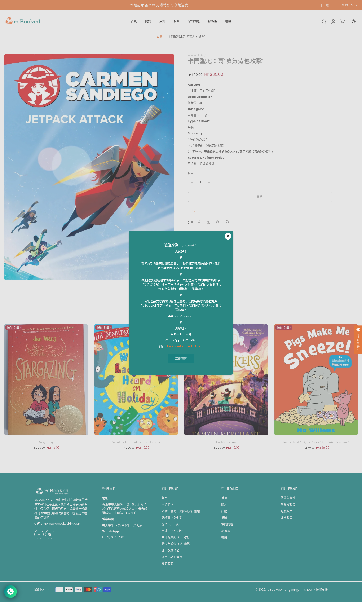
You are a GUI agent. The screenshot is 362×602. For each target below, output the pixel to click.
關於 (224, 505)
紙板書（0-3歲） (173, 518)
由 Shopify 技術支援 (314, 590)
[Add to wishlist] (193, 212)
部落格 (225, 531)
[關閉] (228, 236)
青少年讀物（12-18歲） (177, 544)
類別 (165, 498)
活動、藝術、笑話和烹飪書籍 (181, 511)
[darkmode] (353, 21)
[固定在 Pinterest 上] (217, 222)
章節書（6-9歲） (173, 531)
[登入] (333, 21)
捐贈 (224, 518)
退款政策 (286, 511)
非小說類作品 (170, 550)
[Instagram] (328, 5)
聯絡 (224, 537)
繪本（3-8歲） (171, 524)
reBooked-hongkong (282, 590)
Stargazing (46, 442)
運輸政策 (286, 518)
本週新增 (167, 505)
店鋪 (224, 511)
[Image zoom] (89, 167)
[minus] (192, 182)
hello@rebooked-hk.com (62, 524)
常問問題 (227, 524)
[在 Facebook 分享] (199, 222)
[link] (181, 358)
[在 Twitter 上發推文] (208, 222)
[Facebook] (321, 5)
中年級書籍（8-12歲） (176, 537)
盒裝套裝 (167, 564)
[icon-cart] (342, 21)
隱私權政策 (288, 505)
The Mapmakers (226, 442)
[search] (323, 21)
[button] (260, 197)
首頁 (160, 36)
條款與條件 (288, 498)
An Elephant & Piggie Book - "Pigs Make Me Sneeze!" (316, 442)
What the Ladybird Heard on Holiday (136, 442)
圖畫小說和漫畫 (172, 557)
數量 (191, 174)
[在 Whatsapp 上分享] (226, 222)
